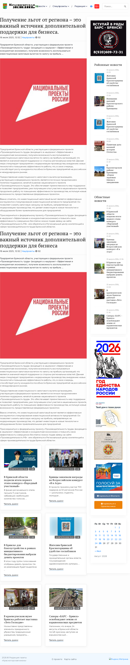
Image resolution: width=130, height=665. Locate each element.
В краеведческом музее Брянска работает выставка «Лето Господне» (20, 619)
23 (120, 539)
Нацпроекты (28, 37)
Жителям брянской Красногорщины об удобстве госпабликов (62, 548)
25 (100, 543)
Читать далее (11, 503)
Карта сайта (70, 659)
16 (120, 535)
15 (116, 535)
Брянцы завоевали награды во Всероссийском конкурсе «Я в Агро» (66, 480)
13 (108, 535)
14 (112, 535)
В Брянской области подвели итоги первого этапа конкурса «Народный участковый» (20, 481)
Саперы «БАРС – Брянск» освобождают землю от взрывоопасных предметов (65, 619)
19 (104, 539)
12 (104, 535)
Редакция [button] (80, 6)
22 (116, 539)
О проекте (57, 659)
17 (96, 539)
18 (100, 539)
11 (100, 535)
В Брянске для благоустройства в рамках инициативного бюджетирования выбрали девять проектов (20, 551)
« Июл (98, 551)
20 (108, 539)
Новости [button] (40, 6)
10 (96, 535)
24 (96, 543)
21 (112, 539)
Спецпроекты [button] (60, 6)
